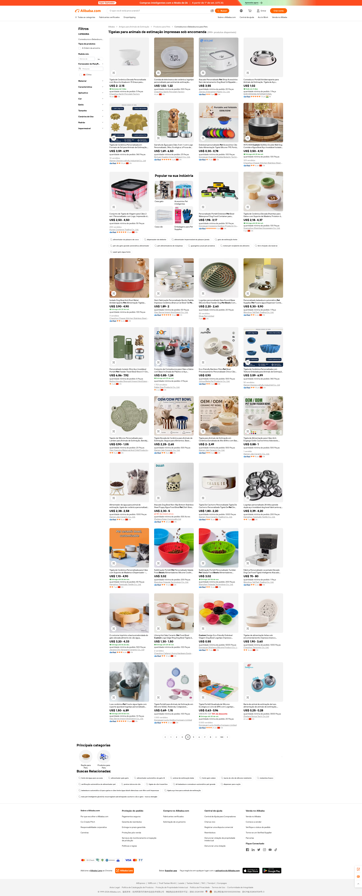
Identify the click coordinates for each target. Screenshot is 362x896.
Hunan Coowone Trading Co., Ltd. (124, 229)
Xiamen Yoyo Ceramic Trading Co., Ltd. (215, 517)
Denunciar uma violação (215, 846)
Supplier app (171, 870)
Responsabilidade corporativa (94, 827)
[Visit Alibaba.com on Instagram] (264, 849)
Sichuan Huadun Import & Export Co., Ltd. (172, 157)
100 (221, 737)
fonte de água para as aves (92, 778)
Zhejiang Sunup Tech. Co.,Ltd (256, 716)
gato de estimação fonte (227, 240)
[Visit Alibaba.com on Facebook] (247, 849)
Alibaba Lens (96, 870)
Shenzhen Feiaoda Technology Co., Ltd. (171, 582)
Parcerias (250, 838)
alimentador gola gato (120, 778)
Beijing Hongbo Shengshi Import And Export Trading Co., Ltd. (129, 381)
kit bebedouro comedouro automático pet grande (195, 784)
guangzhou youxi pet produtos (203, 246)
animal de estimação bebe (183, 778)
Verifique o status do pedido (258, 827)
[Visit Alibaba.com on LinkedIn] (253, 849)
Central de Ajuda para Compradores (220, 816)
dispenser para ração (232, 784)
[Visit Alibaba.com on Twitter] (258, 849)
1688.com (152, 883)
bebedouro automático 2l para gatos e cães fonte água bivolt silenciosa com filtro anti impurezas (120, 790)
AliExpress (140, 883)
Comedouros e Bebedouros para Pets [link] (191, 27)
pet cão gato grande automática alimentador (131, 246)
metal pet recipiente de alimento (236, 246)
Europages (222, 883)
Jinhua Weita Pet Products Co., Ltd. (214, 381)
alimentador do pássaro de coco (126, 240)
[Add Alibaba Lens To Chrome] (124, 870)
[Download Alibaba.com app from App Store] (251, 870)
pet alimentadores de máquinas (170, 246)
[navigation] (91, 382)
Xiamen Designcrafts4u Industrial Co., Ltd (127, 160)
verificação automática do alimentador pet (98, 784)
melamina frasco (266, 778)
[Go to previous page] (165, 737)
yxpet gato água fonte (122, 252)
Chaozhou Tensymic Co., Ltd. (256, 647)
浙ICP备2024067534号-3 (253, 892)
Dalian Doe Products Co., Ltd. (167, 387)
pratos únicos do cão (132, 784)
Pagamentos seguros (131, 816)
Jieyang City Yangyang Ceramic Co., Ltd (126, 650)
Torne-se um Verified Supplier (259, 832)
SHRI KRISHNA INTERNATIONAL (258, 94)
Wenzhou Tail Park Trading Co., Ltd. (259, 312)
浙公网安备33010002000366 (227, 892)
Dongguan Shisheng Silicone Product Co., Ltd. (218, 647)
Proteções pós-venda (131, 832)
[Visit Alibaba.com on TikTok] (275, 849)
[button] (212, 10)
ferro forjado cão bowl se (267, 246)
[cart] (250, 11)
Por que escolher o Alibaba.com (94, 816)
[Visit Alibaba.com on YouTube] (270, 849)
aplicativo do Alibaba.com (227, 870)
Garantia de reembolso (132, 822)
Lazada (181, 883)
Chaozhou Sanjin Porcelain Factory (124, 94)
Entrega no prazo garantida (133, 827)
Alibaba (111, 27)
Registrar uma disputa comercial (218, 827)
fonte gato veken (209, 778)
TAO (203, 883)
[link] (358, 869)
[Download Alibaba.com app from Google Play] (271, 870)
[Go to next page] (227, 737)
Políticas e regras (129, 846)
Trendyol (211, 883)
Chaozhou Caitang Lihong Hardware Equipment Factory (174, 653)
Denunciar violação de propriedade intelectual (219, 839)
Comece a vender (253, 822)
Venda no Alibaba (253, 816)
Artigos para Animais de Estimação (134, 27)
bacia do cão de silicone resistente (238, 778)
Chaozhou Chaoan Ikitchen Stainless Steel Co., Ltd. (263, 163)
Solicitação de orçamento (174, 822)
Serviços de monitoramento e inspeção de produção (139, 839)
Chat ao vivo (209, 822)
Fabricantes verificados (173, 816)
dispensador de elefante (156, 240)
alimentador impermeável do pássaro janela (191, 240)
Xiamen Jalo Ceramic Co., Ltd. (167, 450)
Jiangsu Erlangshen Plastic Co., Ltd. (214, 92)
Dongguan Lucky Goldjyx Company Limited (173, 720)
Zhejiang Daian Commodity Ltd (167, 519)
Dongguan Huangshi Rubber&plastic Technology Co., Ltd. (218, 157)
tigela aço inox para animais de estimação (184, 790)
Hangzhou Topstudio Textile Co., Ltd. (259, 517)
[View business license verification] (206, 891)
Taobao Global (193, 883)
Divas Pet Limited (206, 316)
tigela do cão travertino (158, 784)
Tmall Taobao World (167, 883)
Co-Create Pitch (88, 822)
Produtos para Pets (161, 27)
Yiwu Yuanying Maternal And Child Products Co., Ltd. (129, 450)
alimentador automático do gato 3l (151, 778)
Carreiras (85, 832)
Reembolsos (210, 832)
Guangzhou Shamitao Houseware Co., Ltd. (262, 228)
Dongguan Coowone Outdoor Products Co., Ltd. (218, 226)
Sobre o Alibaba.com (90, 810)
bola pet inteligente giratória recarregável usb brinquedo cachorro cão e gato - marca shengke (119, 797)
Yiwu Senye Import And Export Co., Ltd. (171, 312)
